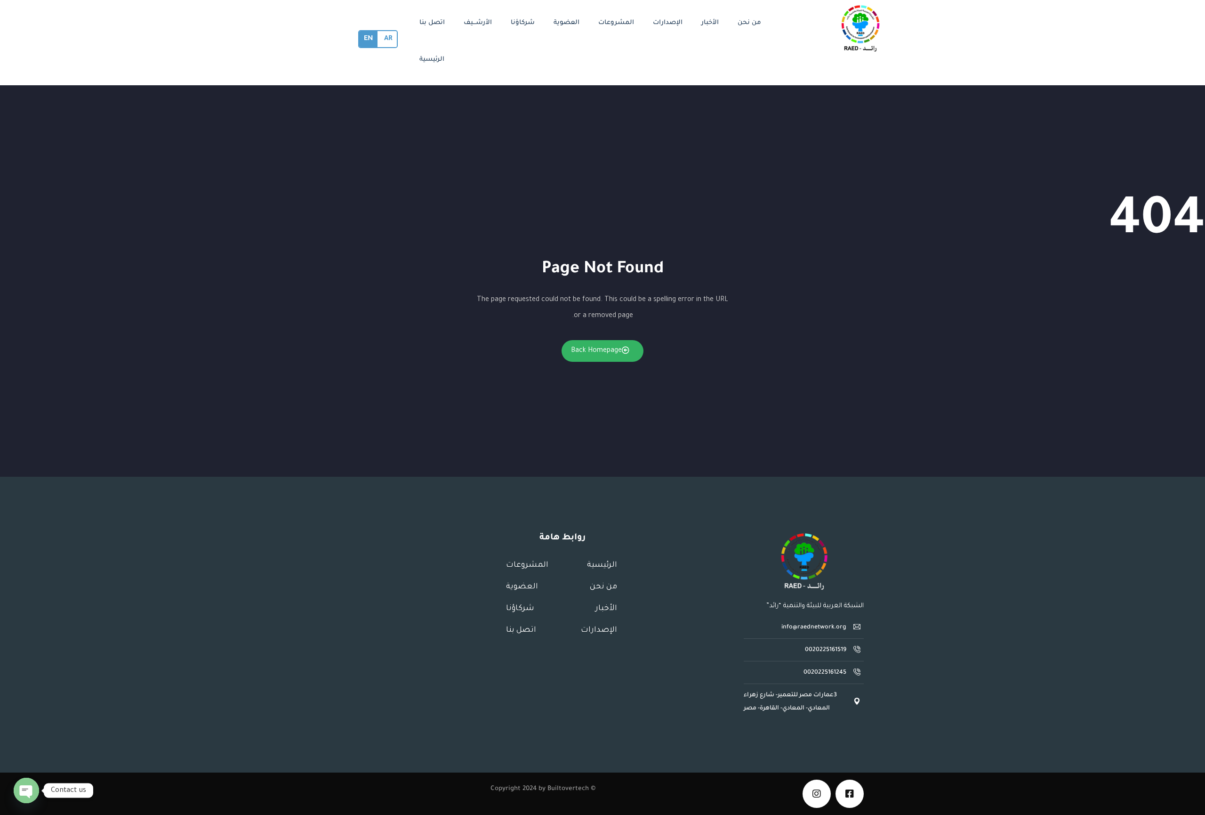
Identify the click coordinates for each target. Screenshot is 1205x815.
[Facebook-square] (849, 794)
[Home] (804, 561)
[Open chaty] (26, 790)
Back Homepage (596, 351)
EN (368, 39)
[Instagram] (817, 794)
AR (388, 39)
